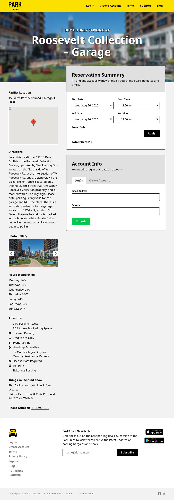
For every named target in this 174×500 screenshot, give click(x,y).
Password (77, 205)
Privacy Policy (18, 456)
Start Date (77, 99)
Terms (130, 6)
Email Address (79, 191)
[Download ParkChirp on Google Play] (154, 440)
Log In (90, 6)
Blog (159, 6)
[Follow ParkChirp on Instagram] (164, 493)
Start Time (124, 99)
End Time (123, 113)
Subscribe (127, 452)
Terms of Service (87, 493)
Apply (151, 133)
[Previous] (11, 253)
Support (145, 6)
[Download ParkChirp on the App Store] (154, 432)
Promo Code (78, 127)
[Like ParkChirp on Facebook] (159, 493)
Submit (81, 221)
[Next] (55, 253)
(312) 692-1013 (40, 408)
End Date (77, 113)
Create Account (110, 6)
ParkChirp (15, 6)
